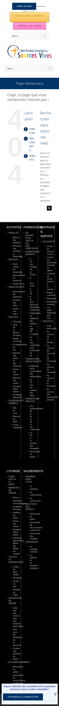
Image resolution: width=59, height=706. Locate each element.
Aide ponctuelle (48, 327)
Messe (14, 497)
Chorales (14, 321)
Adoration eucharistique (14, 502)
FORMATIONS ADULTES (29, 400)
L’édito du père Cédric (14, 571)
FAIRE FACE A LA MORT (12, 480)
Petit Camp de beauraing (14, 268)
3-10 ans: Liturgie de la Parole (31, 267)
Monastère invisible (48, 303)
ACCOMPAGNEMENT (13, 662)
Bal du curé (14, 410)
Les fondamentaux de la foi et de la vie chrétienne (31, 418)
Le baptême (31, 487)
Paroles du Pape (14, 592)
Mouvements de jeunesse (14, 278)
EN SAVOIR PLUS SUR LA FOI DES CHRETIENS (29, 241)
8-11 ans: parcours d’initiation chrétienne (31, 303)
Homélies (14, 578)
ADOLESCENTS (13, 287)
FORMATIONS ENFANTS (29, 253)
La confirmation (31, 493)
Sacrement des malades (31, 536)
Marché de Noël (14, 419)
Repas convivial (14, 339)
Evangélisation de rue (14, 347)
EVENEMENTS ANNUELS (13, 402)
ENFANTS (13, 259)
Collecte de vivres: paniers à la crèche (48, 281)
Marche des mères (14, 380)
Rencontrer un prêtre (31, 454)
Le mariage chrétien (31, 549)
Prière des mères (14, 372)
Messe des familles (14, 240)
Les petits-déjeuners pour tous (48, 312)
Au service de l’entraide (48, 368)
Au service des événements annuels (48, 394)
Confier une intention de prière (14, 653)
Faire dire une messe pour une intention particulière (14, 617)
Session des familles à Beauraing (14, 251)
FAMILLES (13, 233)
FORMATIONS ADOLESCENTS (29, 360)
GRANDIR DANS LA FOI (29, 479)
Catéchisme (14, 284)
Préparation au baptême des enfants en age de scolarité (31, 323)
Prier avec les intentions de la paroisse (14, 637)
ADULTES (13, 317)
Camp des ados (14, 311)
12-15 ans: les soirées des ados (31, 388)
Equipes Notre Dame (14, 389)
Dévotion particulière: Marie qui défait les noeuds (14, 546)
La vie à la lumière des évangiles (31, 440)
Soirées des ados (14, 303)
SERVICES (46, 321)
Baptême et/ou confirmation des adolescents (31, 371)
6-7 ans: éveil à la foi (31, 286)
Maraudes (48, 298)
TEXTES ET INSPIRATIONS (13, 559)
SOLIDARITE (46, 241)
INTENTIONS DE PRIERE (13, 601)
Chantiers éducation (14, 396)
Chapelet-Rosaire (14, 508)
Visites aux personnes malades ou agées (48, 264)
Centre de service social (48, 250)
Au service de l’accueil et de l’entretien (48, 353)
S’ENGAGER (29, 542)
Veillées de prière (14, 515)
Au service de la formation (48, 380)
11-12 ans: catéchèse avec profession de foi (31, 346)
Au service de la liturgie (48, 337)
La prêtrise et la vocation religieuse (31, 561)
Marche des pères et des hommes (14, 359)
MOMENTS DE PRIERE (13, 490)
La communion (31, 499)
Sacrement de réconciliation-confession (14, 679)
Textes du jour (14, 584)
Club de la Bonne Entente (14, 330)
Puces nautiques (14, 426)
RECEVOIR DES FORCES (29, 507)
